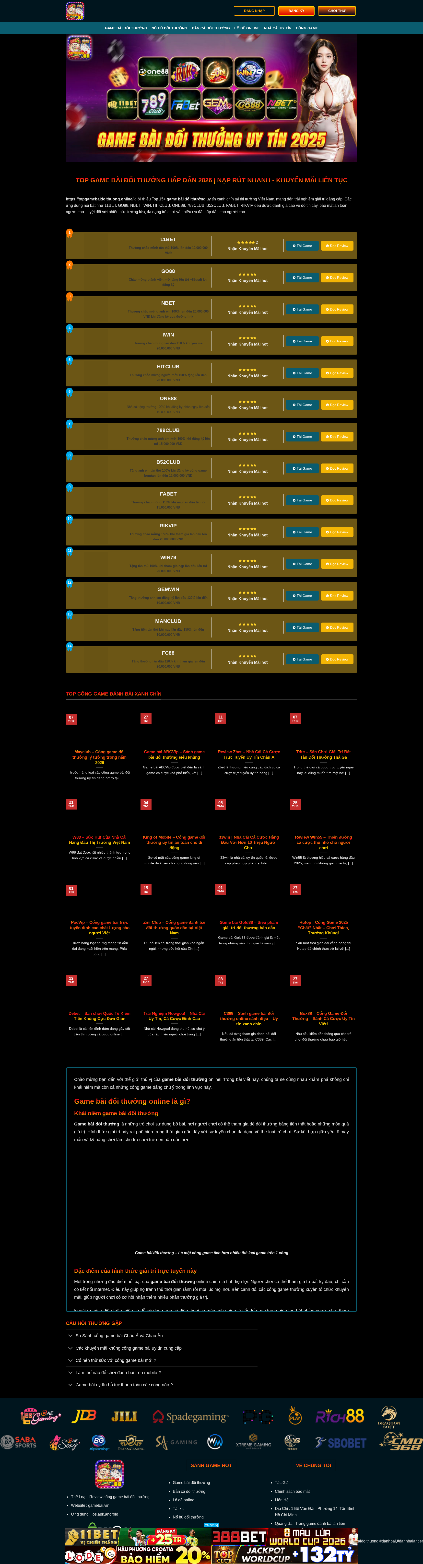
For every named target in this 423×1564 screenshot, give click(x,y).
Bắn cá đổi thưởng (211, 28)
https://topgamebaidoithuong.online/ (99, 199)
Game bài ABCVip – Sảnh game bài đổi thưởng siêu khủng (174, 755)
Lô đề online (246, 28)
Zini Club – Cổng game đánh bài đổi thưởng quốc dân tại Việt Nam (174, 927)
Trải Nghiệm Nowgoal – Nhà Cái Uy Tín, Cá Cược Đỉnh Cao (174, 1016)
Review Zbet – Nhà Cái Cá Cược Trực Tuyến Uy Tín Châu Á (249, 755)
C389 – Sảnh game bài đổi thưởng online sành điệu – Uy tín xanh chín (249, 1018)
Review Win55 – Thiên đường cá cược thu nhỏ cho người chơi (323, 842)
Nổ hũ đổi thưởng (169, 28)
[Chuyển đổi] (70, 1336)
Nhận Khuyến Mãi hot (247, 249)
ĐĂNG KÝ (296, 11)
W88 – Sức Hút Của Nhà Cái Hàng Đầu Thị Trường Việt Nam (99, 840)
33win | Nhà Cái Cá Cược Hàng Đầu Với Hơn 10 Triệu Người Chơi (249, 842)
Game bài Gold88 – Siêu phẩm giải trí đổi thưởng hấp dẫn (249, 925)
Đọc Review (339, 246)
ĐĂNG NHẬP (254, 11)
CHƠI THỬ (337, 11)
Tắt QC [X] (211, 1525)
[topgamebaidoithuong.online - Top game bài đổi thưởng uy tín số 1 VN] (91, 11)
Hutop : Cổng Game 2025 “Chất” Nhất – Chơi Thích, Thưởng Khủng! (323, 927)
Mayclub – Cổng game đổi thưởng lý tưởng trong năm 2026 (99, 757)
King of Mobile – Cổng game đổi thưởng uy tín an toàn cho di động (174, 842)
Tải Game (304, 246)
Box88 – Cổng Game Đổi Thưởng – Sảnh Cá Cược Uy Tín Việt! (323, 1018)
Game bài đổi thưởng (126, 28)
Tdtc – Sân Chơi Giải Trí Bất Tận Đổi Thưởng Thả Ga (323, 755)
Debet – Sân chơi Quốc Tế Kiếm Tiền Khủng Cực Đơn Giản (99, 1016)
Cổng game (307, 28)
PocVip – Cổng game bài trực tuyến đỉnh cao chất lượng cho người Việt (99, 927)
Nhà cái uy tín (278, 28)
